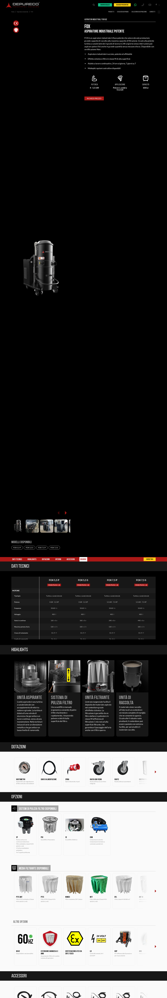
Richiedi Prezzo (94, 98)
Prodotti (111, 12)
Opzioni (58, 559)
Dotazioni (46, 559)
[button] (66, 513)
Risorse (83, 559)
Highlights (31, 559)
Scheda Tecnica (52, 585)
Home (12, 11)
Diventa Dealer (105, 5)
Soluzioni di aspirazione (139, 12)
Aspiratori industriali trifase (95, 19)
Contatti (152, 12)
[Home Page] (23, 5)
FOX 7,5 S (54, 548)
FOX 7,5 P (42, 548)
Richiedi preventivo (122, 5)
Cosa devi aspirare (123, 12)
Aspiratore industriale (22, 11)
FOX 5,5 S (29, 548)
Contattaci (149, 559)
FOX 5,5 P (17, 548)
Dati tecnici (17, 559)
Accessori (71, 559)
